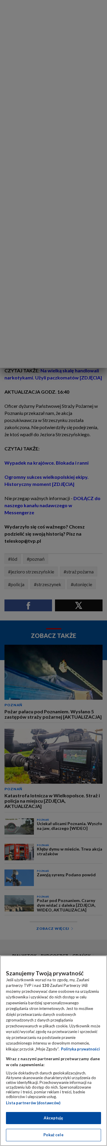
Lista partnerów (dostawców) (33, 1102)
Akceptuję (53, 1118)
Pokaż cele (53, 1134)
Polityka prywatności (80, 1049)
